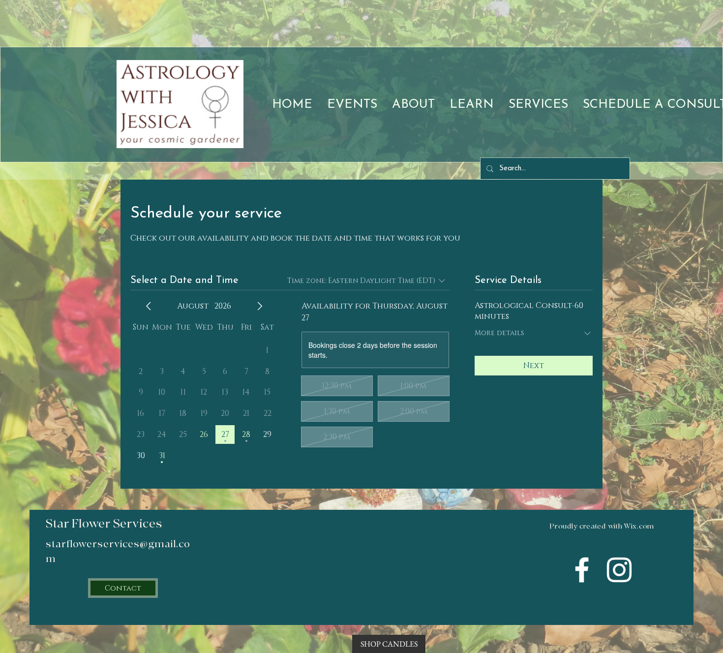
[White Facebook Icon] (582, 570)
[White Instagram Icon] (619, 570)
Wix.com (639, 526)
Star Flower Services (104, 524)
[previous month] (148, 306)
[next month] (260, 306)
